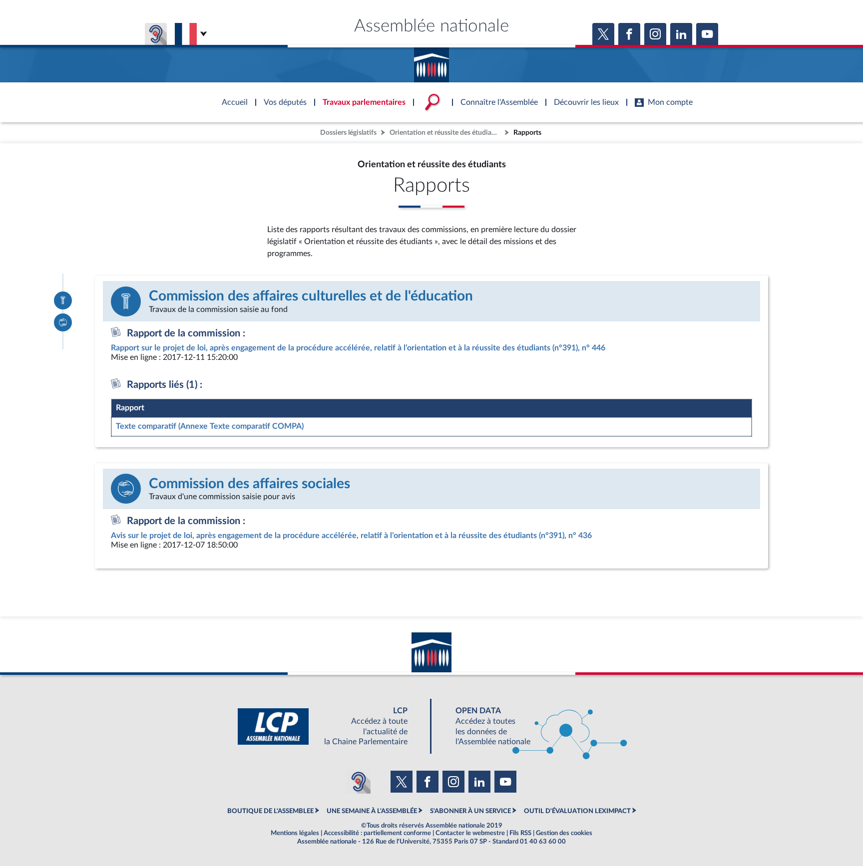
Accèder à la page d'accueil (431, 61)
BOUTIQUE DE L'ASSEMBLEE (270, 811)
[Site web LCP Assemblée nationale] (331, 726)
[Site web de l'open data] (532, 726)
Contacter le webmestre (470, 833)
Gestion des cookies (564, 833)
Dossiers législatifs (348, 132)
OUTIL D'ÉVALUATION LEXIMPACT (577, 811)
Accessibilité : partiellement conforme (377, 833)
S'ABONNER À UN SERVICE (470, 811)
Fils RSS (520, 833)
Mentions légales (295, 833)
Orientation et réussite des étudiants (445, 132)
